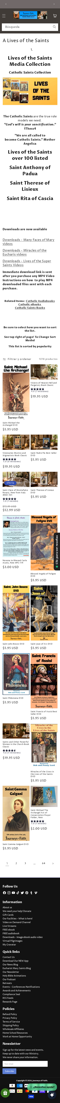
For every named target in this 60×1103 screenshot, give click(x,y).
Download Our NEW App (15, 961)
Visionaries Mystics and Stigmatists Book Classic (15, 454)
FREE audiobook (11, 934)
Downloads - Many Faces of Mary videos (28, 242)
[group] (44, 391)
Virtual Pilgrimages (12, 941)
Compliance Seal (11, 994)
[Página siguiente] (52, 863)
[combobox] (30, 27)
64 (43, 863)
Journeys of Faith (40, 1080)
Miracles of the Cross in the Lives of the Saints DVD (42, 774)
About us (7, 908)
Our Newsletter (11, 972)
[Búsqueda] (54, 27)
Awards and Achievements (17, 991)
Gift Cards (8, 915)
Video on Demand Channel (17, 922)
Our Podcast (9, 980)
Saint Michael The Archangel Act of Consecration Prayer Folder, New (41, 814)
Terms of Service (11, 1022)
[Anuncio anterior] (6, 4)
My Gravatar (9, 945)
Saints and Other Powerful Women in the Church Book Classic (16, 744)
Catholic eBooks (30, 304)
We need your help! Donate (17, 911)
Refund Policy (10, 1014)
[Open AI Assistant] (52, 1095)
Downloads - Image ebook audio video (23, 937)
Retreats (7, 983)
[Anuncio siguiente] (54, 4)
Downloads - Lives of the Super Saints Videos (27, 263)
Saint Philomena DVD (13, 698)
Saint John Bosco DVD (13, 644)
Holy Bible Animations (14, 976)
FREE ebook (9, 930)
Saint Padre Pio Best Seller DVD (44, 454)
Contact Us (9, 957)
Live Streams (9, 926)
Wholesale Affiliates (13, 1029)
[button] (30, 267)
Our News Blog (10, 965)
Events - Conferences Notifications (21, 987)
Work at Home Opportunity (17, 1037)
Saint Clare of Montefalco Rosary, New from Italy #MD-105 (15, 492)
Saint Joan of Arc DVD (42, 644)
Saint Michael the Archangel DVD (11, 424)
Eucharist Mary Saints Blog (17, 968)
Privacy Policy (10, 1018)
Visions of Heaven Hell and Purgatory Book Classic (44, 384)
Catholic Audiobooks (40, 301)
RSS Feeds (8, 998)
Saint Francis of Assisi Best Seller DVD (44, 713)
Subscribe (9, 1071)
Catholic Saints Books (30, 308)
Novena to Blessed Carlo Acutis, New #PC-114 (15, 561)
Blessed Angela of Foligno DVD (43, 575)
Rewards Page (10, 1002)
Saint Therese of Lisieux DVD (42, 491)
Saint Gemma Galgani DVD (16, 844)
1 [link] (7, 863)
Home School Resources (15, 1033)
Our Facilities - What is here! (17, 919)
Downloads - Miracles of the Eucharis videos (25, 253)
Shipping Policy (11, 1026)
